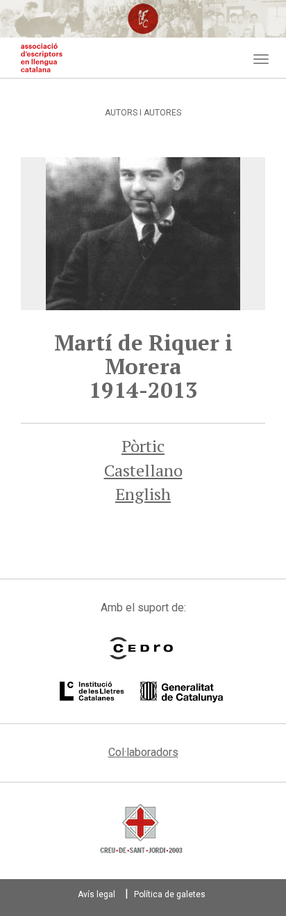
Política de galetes (169, 894)
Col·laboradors (143, 752)
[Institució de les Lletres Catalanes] (141, 692)
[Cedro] (141, 648)
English (143, 494)
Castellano (143, 470)
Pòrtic (143, 446)
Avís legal (96, 894)
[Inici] (41, 57)
